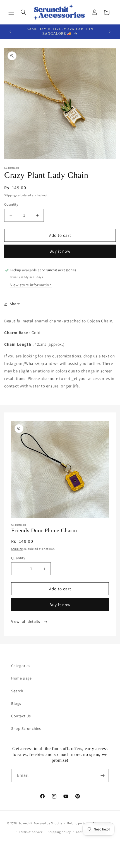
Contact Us (21, 715)
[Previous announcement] (10, 32)
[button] (11, 12)
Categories (20, 665)
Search (17, 690)
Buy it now (60, 251)
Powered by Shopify (47, 823)
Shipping (10, 195)
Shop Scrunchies (26, 728)
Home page (21, 678)
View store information (31, 284)
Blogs (16, 703)
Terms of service (30, 832)
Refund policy (77, 823)
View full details (26, 621)
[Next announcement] (110, 32)
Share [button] (15, 303)
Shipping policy (59, 832)
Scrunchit (25, 823)
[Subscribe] (102, 775)
